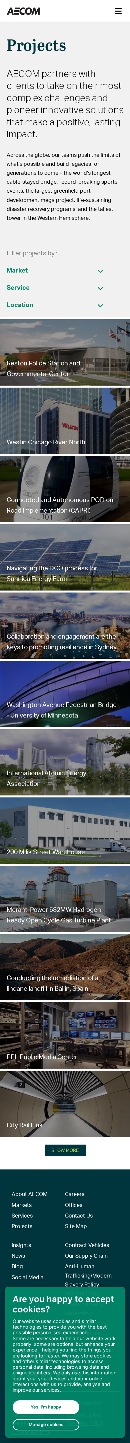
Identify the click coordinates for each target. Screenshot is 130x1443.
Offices (73, 1204)
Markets (22, 1204)
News (18, 1255)
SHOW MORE (65, 1150)
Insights (21, 1244)
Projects (22, 1226)
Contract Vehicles (87, 1244)
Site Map (76, 1226)
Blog (17, 1266)
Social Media (28, 1277)
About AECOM (30, 1193)
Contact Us (79, 1215)
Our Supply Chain (86, 1255)
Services (22, 1215)
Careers (74, 1193)
